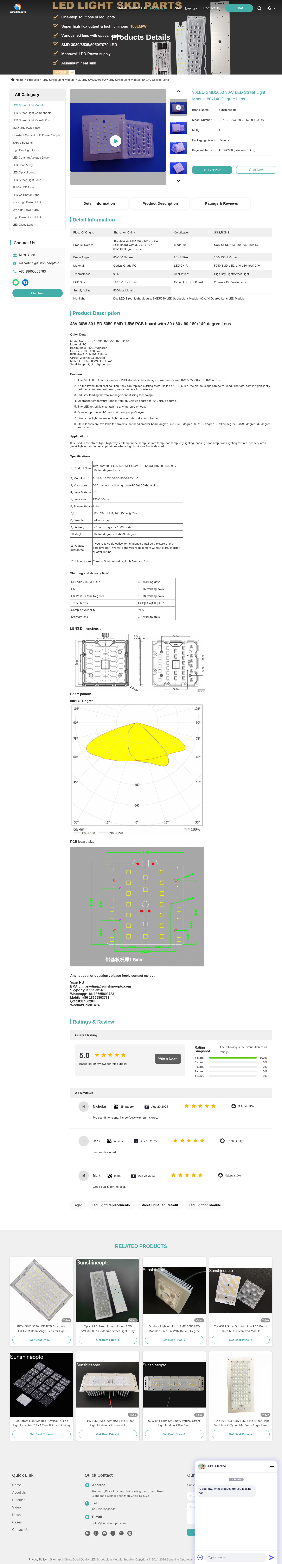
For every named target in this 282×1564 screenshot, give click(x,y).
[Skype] (25, 282)
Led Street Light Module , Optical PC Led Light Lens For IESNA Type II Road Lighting (41, 1423)
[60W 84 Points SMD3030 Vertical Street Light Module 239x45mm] (174, 1385)
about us (138, 8)
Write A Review (168, 1058)
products (156, 8)
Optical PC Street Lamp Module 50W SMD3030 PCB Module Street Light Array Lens (108, 1329)
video (175, 8)
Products (33, 79)
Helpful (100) (233, 1175)
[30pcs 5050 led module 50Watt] (118, 137)
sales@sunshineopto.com (109, 1523)
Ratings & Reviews (221, 203)
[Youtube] (104, 1534)
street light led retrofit (159, 1205)
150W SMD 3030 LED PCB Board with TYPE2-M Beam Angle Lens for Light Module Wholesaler (41, 1329)
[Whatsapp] (15, 282)
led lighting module (205, 1205)
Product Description (160, 203)
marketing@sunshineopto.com (41, 263)
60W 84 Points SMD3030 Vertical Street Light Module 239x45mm (174, 1423)
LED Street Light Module (59, 79)
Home (122, 8)
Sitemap (55, 1559)
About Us (19, 1492)
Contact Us (20, 1530)
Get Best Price (212, 169)
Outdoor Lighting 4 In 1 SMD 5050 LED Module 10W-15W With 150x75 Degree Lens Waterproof (174, 1329)
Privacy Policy (38, 1559)
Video (16, 1507)
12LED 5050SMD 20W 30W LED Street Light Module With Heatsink (108, 1423)
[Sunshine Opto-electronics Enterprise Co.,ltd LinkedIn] (113, 1534)
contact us (211, 8)
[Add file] (200, 1557)
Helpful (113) (246, 1106)
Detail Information (99, 203)
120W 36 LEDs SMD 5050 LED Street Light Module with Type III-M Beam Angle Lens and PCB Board (240, 1423)
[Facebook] (96, 1534)
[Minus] (271, 1466)
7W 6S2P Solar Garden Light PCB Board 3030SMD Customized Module (240, 1329)
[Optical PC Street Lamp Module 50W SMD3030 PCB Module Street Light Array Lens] (108, 1290)
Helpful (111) (234, 1141)
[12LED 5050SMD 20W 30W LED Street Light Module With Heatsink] (108, 1385)
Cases (17, 1522)
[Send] (271, 1557)
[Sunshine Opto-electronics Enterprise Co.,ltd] (18, 8)
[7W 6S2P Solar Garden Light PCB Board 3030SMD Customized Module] (240, 1290)
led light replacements (111, 1205)
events (190, 8)
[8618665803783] (121, 1534)
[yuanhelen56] (130, 1534)
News (16, 1515)
